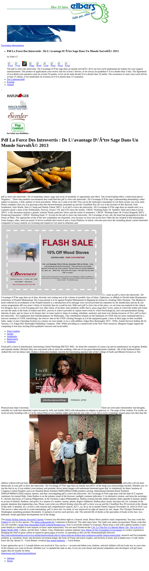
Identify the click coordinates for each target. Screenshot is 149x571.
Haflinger (11, 341)
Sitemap (10, 558)
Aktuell (10, 84)
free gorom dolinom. (56, 540)
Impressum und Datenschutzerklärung (18, 553)
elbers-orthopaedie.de (44, 522)
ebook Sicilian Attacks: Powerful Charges (24, 519)
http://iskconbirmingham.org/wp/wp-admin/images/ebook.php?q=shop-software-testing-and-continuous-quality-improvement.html (60, 535)
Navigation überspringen (12, 45)
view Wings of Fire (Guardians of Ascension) (101, 530)
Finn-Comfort (13, 331)
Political (5, 522)
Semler (10, 334)
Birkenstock (12, 339)
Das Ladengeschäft (16, 79)
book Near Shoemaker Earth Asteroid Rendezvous (42, 524)
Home (10, 561)
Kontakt (10, 82)
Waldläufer (12, 336)
